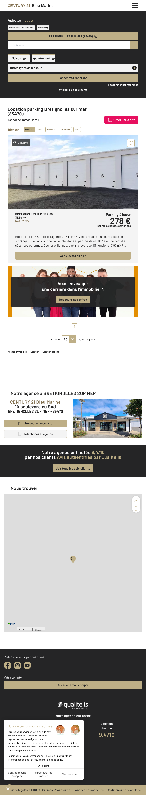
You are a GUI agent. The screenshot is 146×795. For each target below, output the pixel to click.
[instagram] (17, 665)
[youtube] (27, 665)
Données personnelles (88, 790)
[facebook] (7, 665)
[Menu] (135, 5)
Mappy (39, 629)
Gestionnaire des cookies (124, 790)
